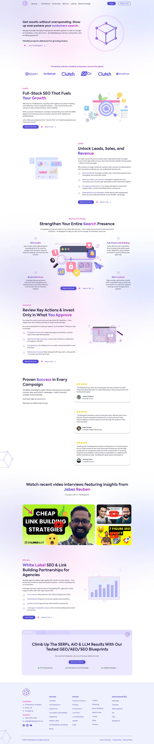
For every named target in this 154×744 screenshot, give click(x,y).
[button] (58, 524)
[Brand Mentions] (35, 272)
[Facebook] (24, 725)
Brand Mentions (35, 277)
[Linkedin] (27, 725)
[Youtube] (31, 725)
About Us (65, 4)
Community (56, 4)
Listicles (74, 4)
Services (34, 4)
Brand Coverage (84, 4)
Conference (45, 4)
